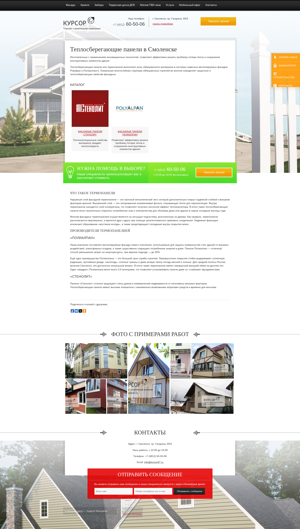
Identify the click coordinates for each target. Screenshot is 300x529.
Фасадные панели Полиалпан (130, 133)
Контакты (285, 85)
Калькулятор (287, 65)
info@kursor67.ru (153, 462)
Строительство (284, 77)
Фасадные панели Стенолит (90, 133)
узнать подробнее (163, 23)
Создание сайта (74, 511)
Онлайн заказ (288, 57)
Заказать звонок (218, 21)
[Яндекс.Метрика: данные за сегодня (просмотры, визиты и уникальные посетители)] (132, 512)
